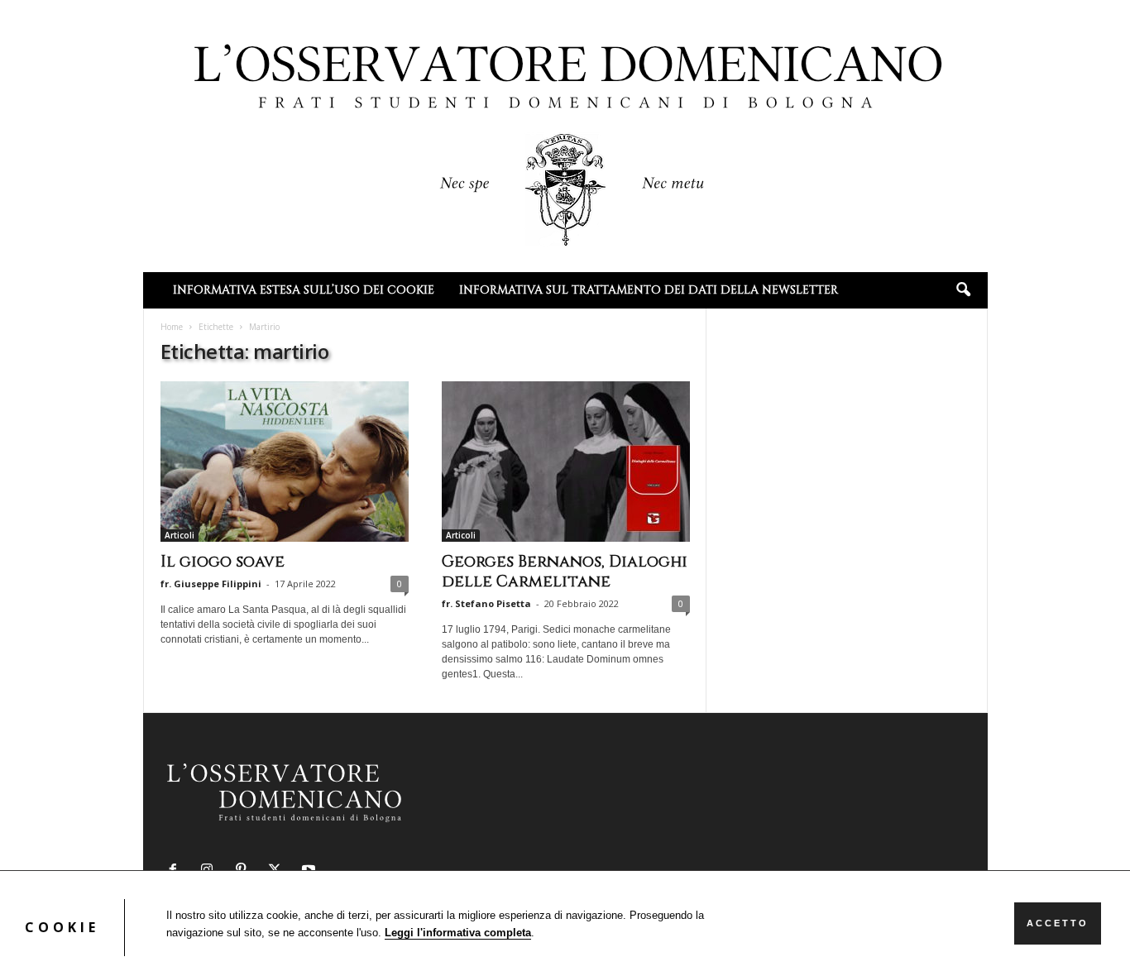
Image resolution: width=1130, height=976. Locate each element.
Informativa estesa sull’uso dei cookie (303, 290)
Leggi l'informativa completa (458, 932)
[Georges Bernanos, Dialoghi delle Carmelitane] (566, 461)
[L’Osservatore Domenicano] (565, 134)
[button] (963, 290)
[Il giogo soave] (284, 461)
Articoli (179, 535)
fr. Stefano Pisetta (486, 603)
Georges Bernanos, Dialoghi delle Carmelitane (564, 571)
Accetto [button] (1058, 923)
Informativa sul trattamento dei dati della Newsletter (648, 290)
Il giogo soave (222, 561)
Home (171, 327)
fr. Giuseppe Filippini (210, 583)
